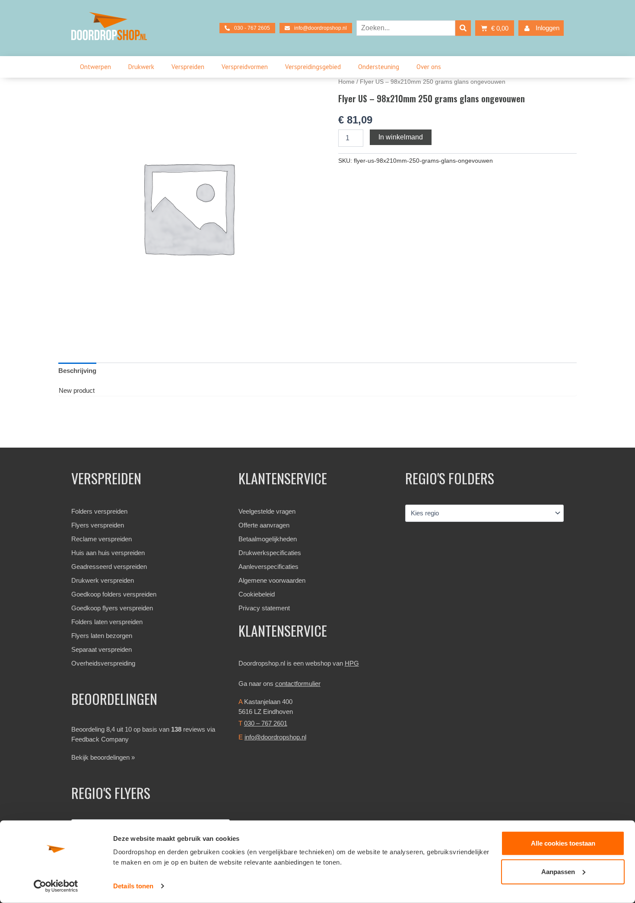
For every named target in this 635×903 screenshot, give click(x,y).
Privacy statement (264, 608)
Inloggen (547, 28)
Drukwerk (141, 67)
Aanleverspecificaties (268, 566)
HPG (352, 663)
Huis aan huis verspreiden (108, 552)
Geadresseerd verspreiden (109, 566)
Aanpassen (558, 871)
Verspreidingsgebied (313, 67)
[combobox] (405, 28)
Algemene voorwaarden (271, 580)
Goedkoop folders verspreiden (113, 594)
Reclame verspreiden (101, 539)
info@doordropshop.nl (275, 737)
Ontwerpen (95, 67)
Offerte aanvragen (263, 525)
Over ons (428, 67)
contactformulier (298, 683)
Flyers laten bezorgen (101, 635)
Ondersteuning (378, 67)
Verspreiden (187, 67)
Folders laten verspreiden (107, 621)
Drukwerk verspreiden (102, 580)
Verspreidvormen (245, 67)
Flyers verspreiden (97, 525)
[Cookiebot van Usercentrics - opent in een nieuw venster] (56, 886)
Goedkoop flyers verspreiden (112, 608)
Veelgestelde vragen (266, 511)
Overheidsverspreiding (103, 663)
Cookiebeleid (256, 594)
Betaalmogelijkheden (267, 539)
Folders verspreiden (99, 511)
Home (346, 82)
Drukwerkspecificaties (269, 552)
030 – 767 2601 (265, 723)
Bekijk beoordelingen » (103, 757)
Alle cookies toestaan (563, 843)
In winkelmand (400, 137)
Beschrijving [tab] (77, 370)
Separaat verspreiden (101, 649)
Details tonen (133, 886)
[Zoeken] (463, 28)
